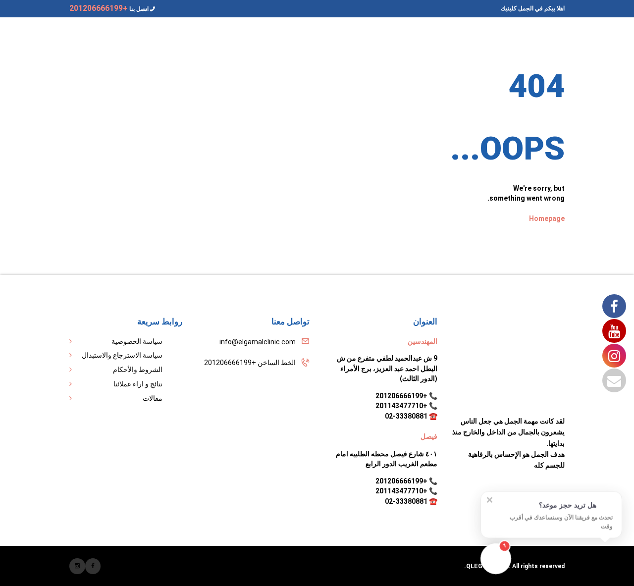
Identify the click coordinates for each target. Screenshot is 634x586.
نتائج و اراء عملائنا (137, 384)
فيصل (429, 436)
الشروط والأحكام (137, 369)
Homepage (547, 218)
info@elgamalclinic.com (257, 342)
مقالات (152, 398)
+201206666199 (401, 396)
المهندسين (422, 341)
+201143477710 (401, 406)
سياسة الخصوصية (136, 341)
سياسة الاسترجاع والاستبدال (122, 355)
